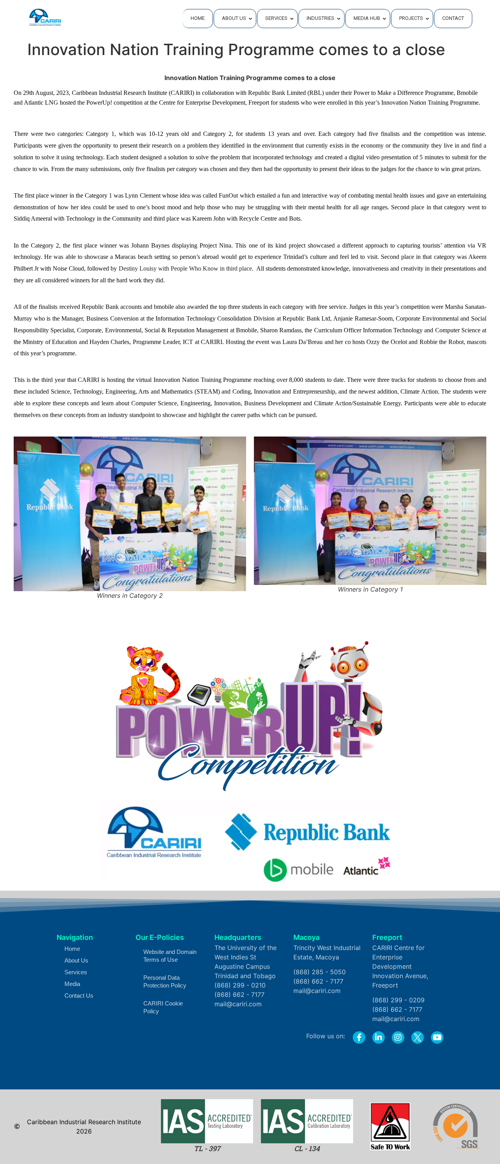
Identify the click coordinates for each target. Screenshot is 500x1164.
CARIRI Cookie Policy (163, 1007)
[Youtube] (437, 1037)
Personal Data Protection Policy (164, 981)
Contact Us (78, 995)
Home (72, 948)
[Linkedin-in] (378, 1037)
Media (72, 983)
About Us (76, 960)
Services (75, 972)
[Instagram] (398, 1037)
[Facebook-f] (359, 1037)
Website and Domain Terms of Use (169, 955)
